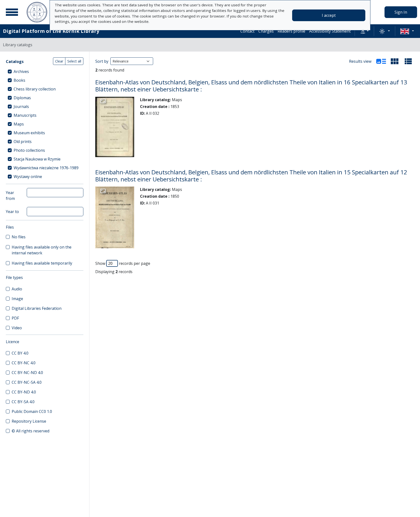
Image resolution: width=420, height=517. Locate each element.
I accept (329, 15)
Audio (17, 289)
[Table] (408, 61)
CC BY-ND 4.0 (24, 392)
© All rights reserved (30, 431)
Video (17, 327)
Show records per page (122, 263)
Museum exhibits (29, 132)
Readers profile (291, 31)
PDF (15, 318)
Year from (10, 195)
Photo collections (29, 150)
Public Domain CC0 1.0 (32, 411)
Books (19, 80)
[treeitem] (44, 71)
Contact (247, 31)
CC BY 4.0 (20, 353)
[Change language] (407, 31)
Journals (21, 106)
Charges (266, 31)
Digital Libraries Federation (36, 308)
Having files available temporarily (42, 263)
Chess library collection (35, 89)
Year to (12, 211)
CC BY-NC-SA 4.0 (27, 382)
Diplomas (22, 97)
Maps (19, 124)
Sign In (400, 12)
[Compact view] (395, 61)
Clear (59, 61)
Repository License (29, 421)
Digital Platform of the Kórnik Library (51, 31)
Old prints (23, 141)
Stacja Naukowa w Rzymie (37, 159)
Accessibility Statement (330, 31)
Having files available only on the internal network (41, 250)
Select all (74, 61)
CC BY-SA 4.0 (23, 401)
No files (19, 237)
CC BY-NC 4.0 (23, 362)
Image (17, 298)
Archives (21, 71)
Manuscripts (25, 115)
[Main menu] (12, 12)
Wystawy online (28, 176)
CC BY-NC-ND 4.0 (27, 372)
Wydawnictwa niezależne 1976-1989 (46, 167)
